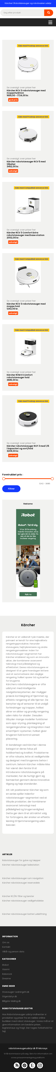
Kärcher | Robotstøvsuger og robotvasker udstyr (28, 3)
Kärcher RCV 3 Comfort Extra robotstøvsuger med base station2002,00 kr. (25, 235)
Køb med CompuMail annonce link (31, 188)
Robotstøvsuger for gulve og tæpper (21, 860)
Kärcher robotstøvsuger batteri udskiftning (24, 914)
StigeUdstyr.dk (9, 996)
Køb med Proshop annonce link (33, 45)
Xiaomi (5, 969)
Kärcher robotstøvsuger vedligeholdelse (23, 900)
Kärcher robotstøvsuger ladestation (20, 864)
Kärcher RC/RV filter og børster (18, 896)
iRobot (5, 964)
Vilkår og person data (13, 951)
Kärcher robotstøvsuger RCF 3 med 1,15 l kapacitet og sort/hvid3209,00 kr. (28, 448)
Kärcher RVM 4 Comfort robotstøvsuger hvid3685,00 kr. (20, 377)
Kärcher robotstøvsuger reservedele (21, 882)
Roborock (7, 974)
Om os (5, 942)
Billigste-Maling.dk (11, 1001)
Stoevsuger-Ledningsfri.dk (15, 991)
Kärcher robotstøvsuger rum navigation (22, 878)
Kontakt (6, 946)
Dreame (6, 978)
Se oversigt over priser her (21, 87)
